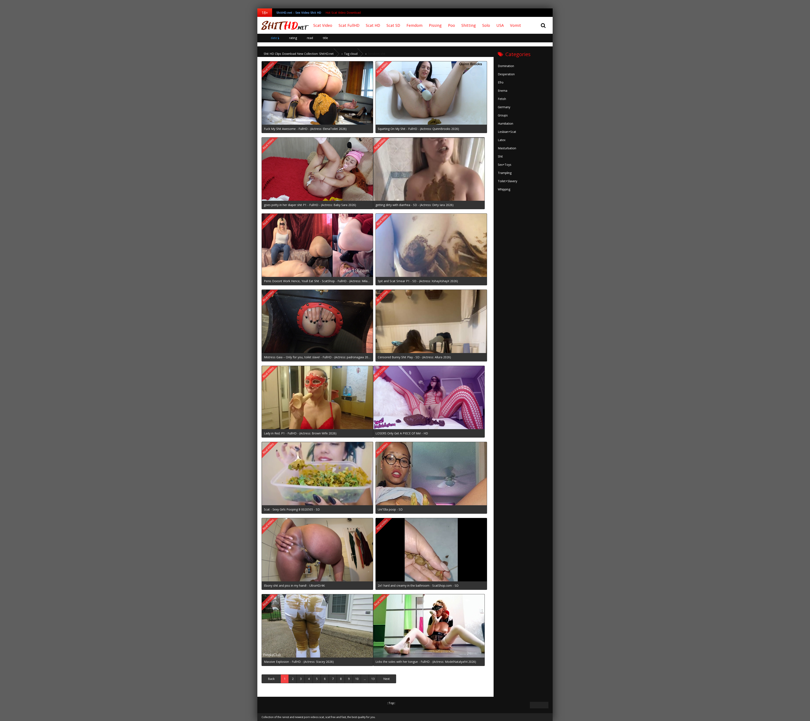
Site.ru (283, 25)
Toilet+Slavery (507, 181)
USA (500, 25)
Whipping (504, 189)
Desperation (506, 74)
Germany (504, 107)
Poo (451, 25)
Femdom (414, 25)
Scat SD (393, 25)
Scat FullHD (349, 25)
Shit (500, 156)
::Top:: (391, 703)
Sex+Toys (504, 165)
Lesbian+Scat (507, 132)
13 (373, 679)
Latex (501, 140)
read (310, 38)
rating (293, 38)
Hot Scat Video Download (343, 13)
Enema (502, 91)
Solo (486, 25)
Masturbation (507, 148)
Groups (503, 115)
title (325, 38)
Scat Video (322, 25)
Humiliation (505, 123)
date (274, 38)
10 (357, 679)
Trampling (505, 173)
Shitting (468, 25)
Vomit (515, 25)
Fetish (502, 99)
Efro (501, 82)
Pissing (435, 25)
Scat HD (373, 25)
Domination (506, 66)
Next (386, 679)
